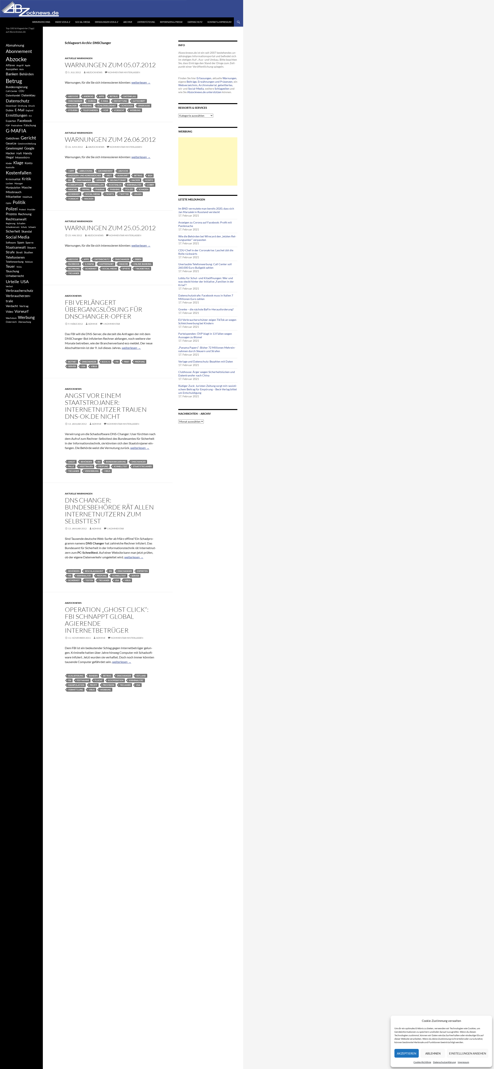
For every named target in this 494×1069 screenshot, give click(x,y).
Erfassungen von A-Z (106, 22)
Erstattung (120, 101)
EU (30, 115)
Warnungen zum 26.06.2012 (110, 139)
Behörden (86, 461)
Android (88, 96)
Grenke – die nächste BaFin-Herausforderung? (206, 309)
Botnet (72, 361)
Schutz (24, 227)
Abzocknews (94, 72)
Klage (18, 162)
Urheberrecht (15, 276)
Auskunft (123, 175)
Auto (21, 69)
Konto (149, 180)
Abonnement (105, 171)
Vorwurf (21, 311)
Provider (31, 209)
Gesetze (11, 143)
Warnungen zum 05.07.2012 (110, 65)
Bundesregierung (116, 461)
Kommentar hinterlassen (124, 72)
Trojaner (73, 273)
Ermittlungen (16, 115)
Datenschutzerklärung (444, 1062)
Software (11, 242)
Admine (92, 323)
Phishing (87, 105)
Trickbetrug (142, 268)
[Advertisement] (207, 161)
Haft (19, 153)
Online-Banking (142, 264)
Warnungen (229, 78)
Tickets (109, 194)
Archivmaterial (208, 85)
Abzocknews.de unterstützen (204, 92)
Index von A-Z (62, 22)
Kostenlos (115, 184)
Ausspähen (12, 69)
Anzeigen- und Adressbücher (84, 175)
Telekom (29, 262)
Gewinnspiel (14, 148)
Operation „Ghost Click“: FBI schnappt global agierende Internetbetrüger (107, 619)
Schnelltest (121, 466)
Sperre (29, 242)
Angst (71, 461)
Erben (138, 259)
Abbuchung (86, 171)
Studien (28, 252)
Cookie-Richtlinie (422, 1062)
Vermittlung (75, 689)
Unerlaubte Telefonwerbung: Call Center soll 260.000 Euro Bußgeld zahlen (205, 265)
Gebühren (12, 138)
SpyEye (126, 268)
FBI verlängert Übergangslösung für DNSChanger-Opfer (103, 309)
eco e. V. (106, 361)
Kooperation (116, 680)
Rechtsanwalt (16, 219)
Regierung (10, 223)
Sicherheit (74, 194)
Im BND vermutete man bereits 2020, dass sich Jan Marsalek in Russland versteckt (206, 210)
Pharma (100, 189)
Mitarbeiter (13, 196)
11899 (71, 171)
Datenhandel (13, 95)
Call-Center (11, 91)
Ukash (137, 194)
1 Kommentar (111, 323)
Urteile (12, 281)
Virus (94, 366)
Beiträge (192, 81)
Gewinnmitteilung (27, 143)
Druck (31, 105)
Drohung (22, 105)
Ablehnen (433, 1053)
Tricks (19, 267)
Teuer (10, 266)
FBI (116, 361)
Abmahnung (15, 45)
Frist (126, 361)
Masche (72, 189)
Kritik (26, 179)
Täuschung (12, 271)
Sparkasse (144, 105)
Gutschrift (139, 101)
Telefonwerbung (15, 261)
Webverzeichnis (41, 22)
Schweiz (32, 227)
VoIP (105, 110)
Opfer (8, 203)
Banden (93, 675)
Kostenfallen (96, 184)
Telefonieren (90, 110)
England (29, 110)
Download (11, 105)
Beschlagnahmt (94, 571)
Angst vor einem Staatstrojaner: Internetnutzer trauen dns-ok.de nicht (106, 405)
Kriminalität (134, 184)
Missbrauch (13, 192)
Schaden (143, 189)
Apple (27, 65)
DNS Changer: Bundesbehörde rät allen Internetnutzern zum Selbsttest (109, 510)
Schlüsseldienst (106, 105)
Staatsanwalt (16, 247)
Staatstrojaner (142, 466)
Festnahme (83, 680)
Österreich (11, 321)
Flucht (99, 680)
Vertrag (23, 306)
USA (83, 366)
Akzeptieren (406, 1053)
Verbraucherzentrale (18, 298)
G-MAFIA (89, 264)
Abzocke (73, 96)
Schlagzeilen (222, 88)
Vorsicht (119, 110)
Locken (9, 183)
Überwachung (24, 322)
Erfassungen (204, 78)
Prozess (11, 214)
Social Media (92, 194)
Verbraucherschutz (19, 291)
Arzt (109, 175)
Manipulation (76, 685)
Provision (108, 685)
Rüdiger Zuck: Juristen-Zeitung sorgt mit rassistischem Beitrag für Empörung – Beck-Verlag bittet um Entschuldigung (207, 389)
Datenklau (129, 96)
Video (9, 311)
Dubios (92, 101)
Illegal (10, 157)
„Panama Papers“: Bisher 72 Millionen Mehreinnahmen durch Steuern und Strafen (206, 349)
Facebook (74, 264)
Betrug (114, 96)
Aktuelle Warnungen (78, 58)
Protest (22, 209)
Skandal (26, 231)
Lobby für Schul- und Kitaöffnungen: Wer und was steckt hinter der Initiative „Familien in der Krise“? (206, 281)
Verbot (9, 286)
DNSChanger (75, 101)
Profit (93, 685)
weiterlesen (141, 82)
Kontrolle (10, 167)
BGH (150, 175)
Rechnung (74, 268)
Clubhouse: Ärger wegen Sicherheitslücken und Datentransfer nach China (206, 373)
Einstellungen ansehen (467, 1053)
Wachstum (11, 318)
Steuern (72, 110)
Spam (20, 242)
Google (29, 148)
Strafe (10, 252)
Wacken (88, 198)
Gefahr (100, 180)
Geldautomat (118, 180)
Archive (127, 22)
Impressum (463, 1062)
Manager (18, 183)
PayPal (86, 189)
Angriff (20, 65)
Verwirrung (92, 471)
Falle (71, 466)
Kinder (9, 163)
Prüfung (140, 361)
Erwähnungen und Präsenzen (215, 81)
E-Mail (104, 101)
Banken (12, 74)
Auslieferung (76, 675)
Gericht (28, 137)
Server (72, 366)
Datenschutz (195, 22)
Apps (101, 96)
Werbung (135, 110)
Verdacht (12, 306)
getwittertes (225, 85)
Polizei (129, 189)
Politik (19, 202)
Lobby (150, 184)
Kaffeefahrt (106, 264)
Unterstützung (146, 22)
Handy (27, 153)
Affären (10, 65)
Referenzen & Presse (171, 22)
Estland (141, 675)
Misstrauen (86, 466)
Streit (19, 252)
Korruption (75, 184)
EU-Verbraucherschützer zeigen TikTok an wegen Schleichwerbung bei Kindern (207, 321)
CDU (21, 91)
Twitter (124, 194)
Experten (142, 571)
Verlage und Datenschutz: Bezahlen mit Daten (205, 361)
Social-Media (82, 22)
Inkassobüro (22, 157)
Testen (89, 580)
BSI (69, 180)
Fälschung (30, 125)
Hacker (72, 105)
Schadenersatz (12, 227)
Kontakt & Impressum (219, 22)
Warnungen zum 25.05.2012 (110, 228)
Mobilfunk (27, 197)
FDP (8, 125)
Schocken (127, 105)
